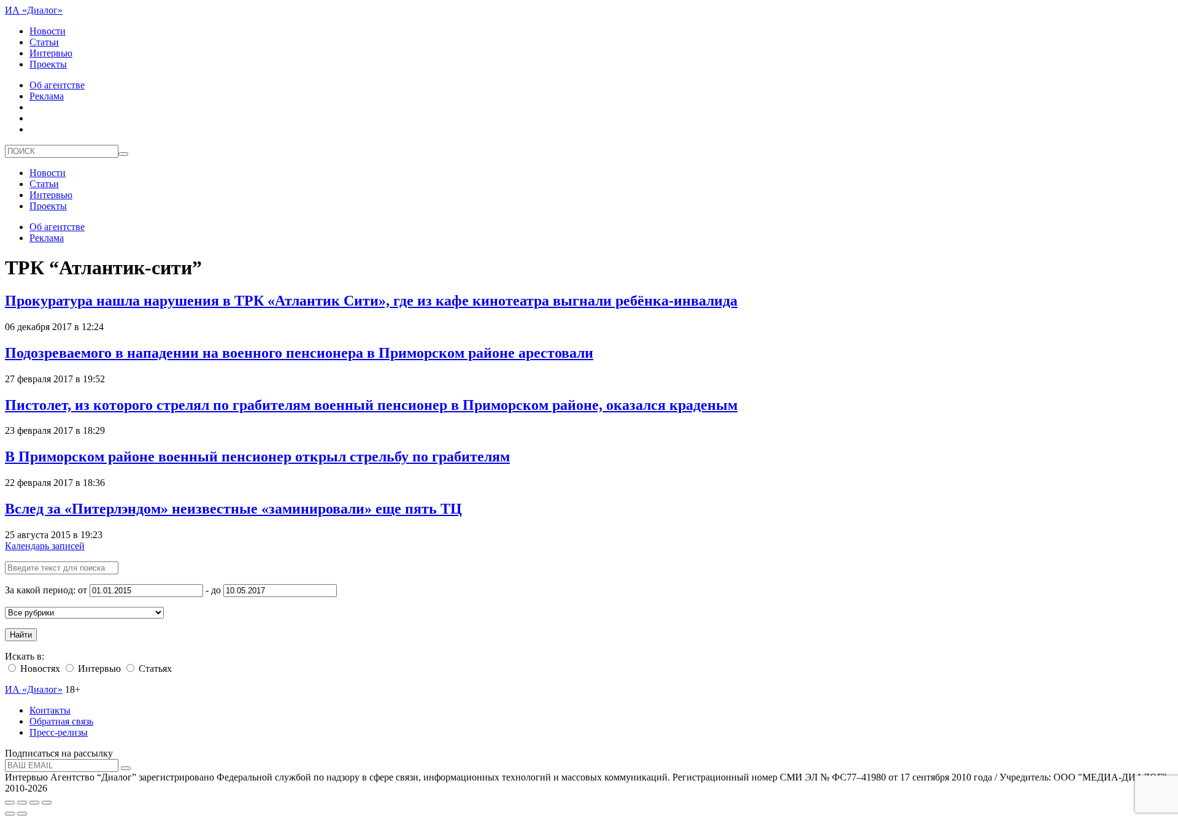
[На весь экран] (34, 802)
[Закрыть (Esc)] (10, 802)
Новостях (39, 668)
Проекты (48, 64)
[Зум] (47, 802)
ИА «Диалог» (34, 10)
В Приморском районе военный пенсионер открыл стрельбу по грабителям (257, 456)
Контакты (50, 710)
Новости (47, 31)
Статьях (154, 668)
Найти (21, 634)
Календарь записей (45, 546)
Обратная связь (61, 721)
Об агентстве (57, 85)
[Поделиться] (22, 802)
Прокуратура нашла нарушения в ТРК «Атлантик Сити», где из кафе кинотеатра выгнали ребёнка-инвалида (371, 301)
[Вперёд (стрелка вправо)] (22, 813)
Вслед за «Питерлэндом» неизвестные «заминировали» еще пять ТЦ (233, 509)
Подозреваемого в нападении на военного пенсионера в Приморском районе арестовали (299, 353)
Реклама (46, 96)
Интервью (50, 53)
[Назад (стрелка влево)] (10, 813)
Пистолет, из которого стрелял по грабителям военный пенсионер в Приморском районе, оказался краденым (371, 405)
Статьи (44, 42)
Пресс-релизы (58, 732)
